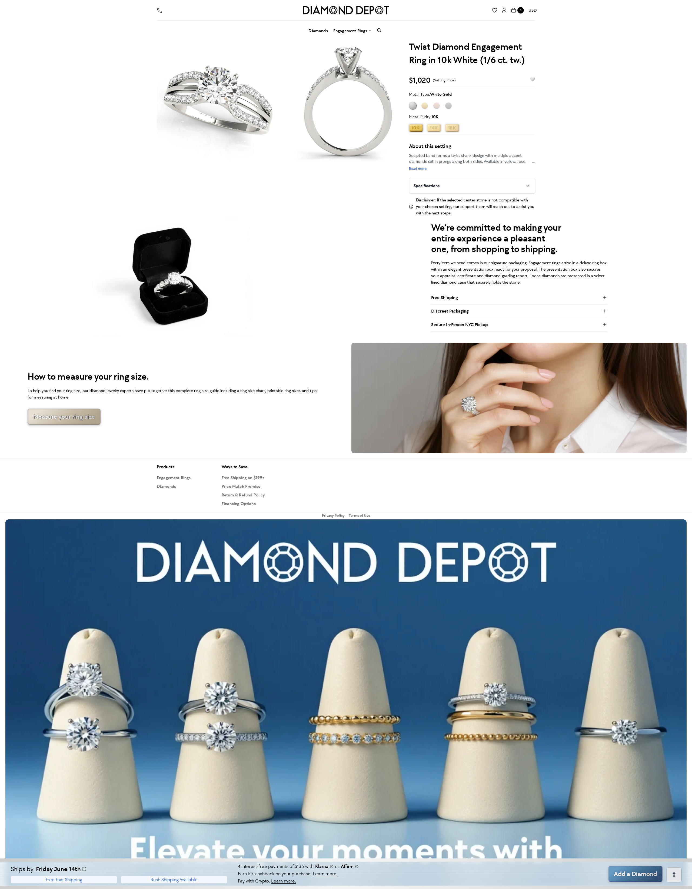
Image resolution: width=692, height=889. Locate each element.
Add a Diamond (635, 874)
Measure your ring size (64, 416)
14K (434, 128)
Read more (418, 168)
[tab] (218, 100)
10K (416, 128)
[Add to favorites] (530, 79)
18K (452, 128)
